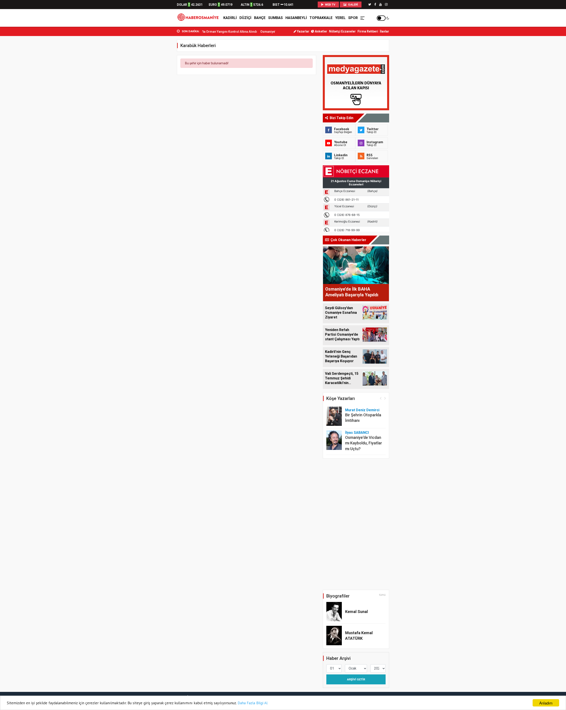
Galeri (352, 4)
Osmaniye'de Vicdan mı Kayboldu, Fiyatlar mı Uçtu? (363, 443)
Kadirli (230, 18)
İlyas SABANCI (357, 432)
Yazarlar (302, 31)
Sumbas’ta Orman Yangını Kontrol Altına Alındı (209, 31)
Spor (353, 18)
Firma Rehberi (368, 31)
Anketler (320, 31)
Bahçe (260, 18)
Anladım (546, 703)
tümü (382, 594)
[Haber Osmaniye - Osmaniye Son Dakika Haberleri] (199, 18)
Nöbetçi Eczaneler (342, 31)
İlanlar (384, 31)
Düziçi (245, 18)
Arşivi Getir (356, 679)
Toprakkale (321, 18)
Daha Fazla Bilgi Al (253, 702)
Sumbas (275, 18)
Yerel (340, 18)
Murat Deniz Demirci (362, 410)
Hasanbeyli (296, 18)
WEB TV (329, 4)
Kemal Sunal (356, 611)
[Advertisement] (157, 97)
